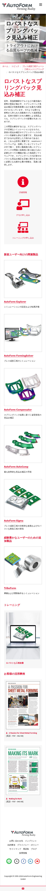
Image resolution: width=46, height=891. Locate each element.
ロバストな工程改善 (15, 663)
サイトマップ (15, 849)
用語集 (26, 849)
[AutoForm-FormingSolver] (23, 333)
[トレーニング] (23, 635)
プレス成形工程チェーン (33, 66)
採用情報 (23, 853)
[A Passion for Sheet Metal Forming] (23, 705)
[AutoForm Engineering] (18, 7)
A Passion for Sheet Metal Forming (23, 733)
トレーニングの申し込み (23, 238)
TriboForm (10, 588)
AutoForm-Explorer (15, 301)
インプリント (31, 841)
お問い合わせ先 (16, 841)
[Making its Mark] (23, 770)
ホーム (5, 66)
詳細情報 (23, 192)
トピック (15, 66)
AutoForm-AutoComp (16, 466)
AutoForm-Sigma (13, 520)
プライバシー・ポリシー (28, 845)
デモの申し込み (23, 215)
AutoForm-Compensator (18, 409)
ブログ (34, 849)
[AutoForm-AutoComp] (23, 444)
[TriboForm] (23, 565)
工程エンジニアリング (34, 69)
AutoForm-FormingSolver (18, 355)
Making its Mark (15, 798)
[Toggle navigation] (40, 4)
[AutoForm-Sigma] (23, 498)
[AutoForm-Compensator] (23, 387)
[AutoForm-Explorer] (23, 278)
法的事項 (11, 845)
